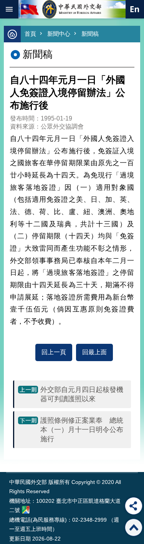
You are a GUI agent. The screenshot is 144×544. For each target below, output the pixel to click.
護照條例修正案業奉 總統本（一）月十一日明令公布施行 (81, 430)
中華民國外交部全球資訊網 (72, 9)
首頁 (30, 33)
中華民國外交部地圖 (26, 510)
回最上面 (94, 352)
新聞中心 (58, 33)
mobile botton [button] (9, 9)
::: (11, 457)
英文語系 (135, 9)
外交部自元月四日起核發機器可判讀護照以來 (81, 394)
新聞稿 (90, 33)
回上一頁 (53, 352)
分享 (133, 506)
